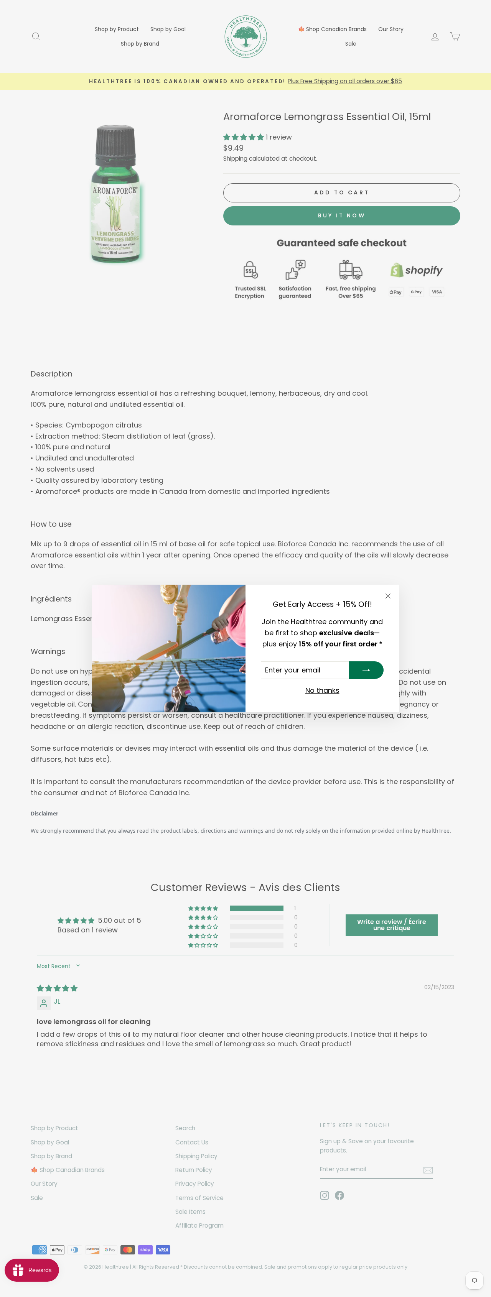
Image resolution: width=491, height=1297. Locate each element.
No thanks (322, 690)
